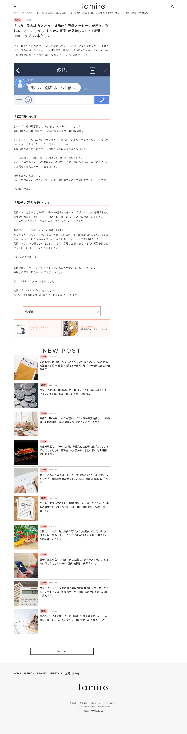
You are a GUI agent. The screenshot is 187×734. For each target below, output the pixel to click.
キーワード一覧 (104, 706)
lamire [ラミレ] (93, 6)
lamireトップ (19, 13)
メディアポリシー (110, 703)
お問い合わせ (72, 673)
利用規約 (83, 703)
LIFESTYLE (56, 673)
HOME (17, 673)
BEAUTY (42, 673)
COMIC (29, 13)
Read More (62, 651)
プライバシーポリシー (86, 706)
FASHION (29, 673)
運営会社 (73, 703)
